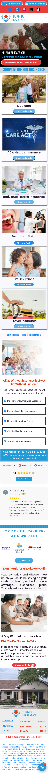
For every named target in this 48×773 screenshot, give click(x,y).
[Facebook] (10, 9)
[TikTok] (38, 9)
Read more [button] (13, 516)
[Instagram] (24, 9)
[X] (31, 9)
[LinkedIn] (17, 9)
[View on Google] (5, 492)
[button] (45, 18)
